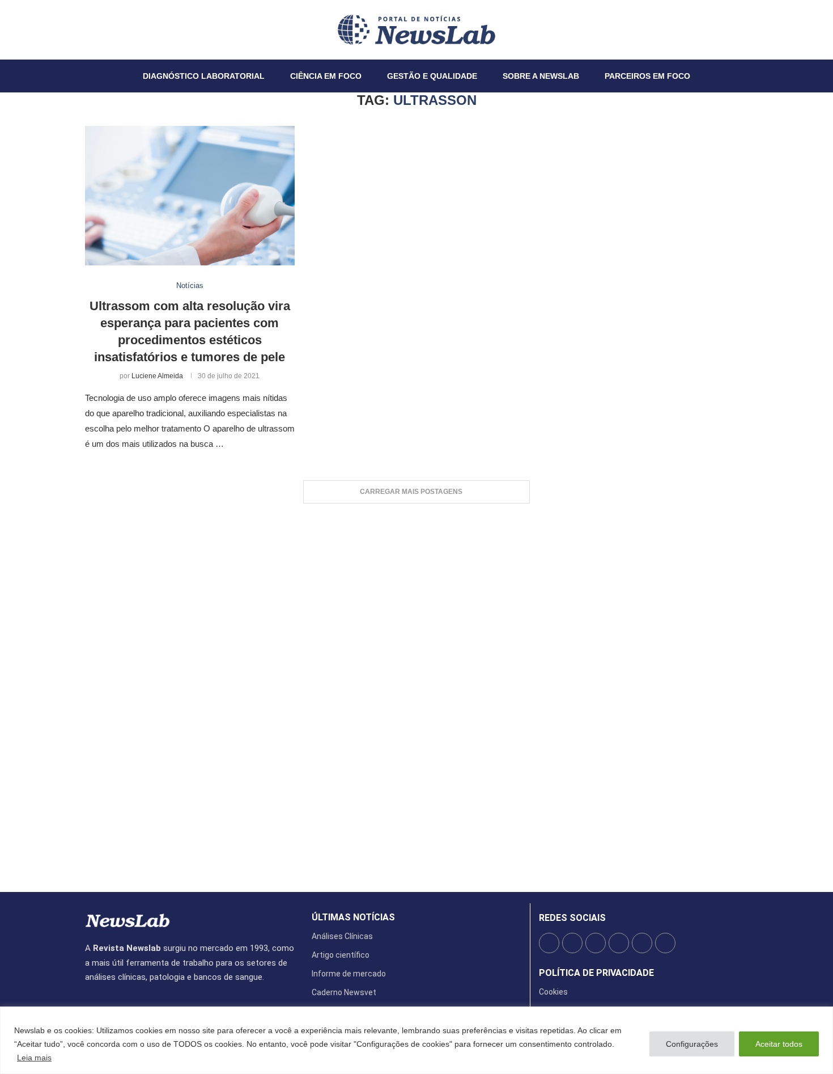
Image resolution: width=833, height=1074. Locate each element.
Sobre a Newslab (541, 76)
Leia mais (34, 1057)
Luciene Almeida (157, 376)
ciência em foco (326, 76)
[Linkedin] (106, 29)
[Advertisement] (416, 692)
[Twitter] (92, 29)
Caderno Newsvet (344, 992)
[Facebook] (85, 29)
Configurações (692, 1043)
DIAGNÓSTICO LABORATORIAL (204, 76)
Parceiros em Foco (647, 76)
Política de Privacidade (596, 973)
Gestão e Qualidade (432, 76)
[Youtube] (112, 29)
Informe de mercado (349, 974)
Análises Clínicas (342, 936)
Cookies (553, 992)
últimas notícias (353, 917)
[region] (416, 1040)
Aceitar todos (778, 1043)
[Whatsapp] (119, 29)
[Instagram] (99, 29)
